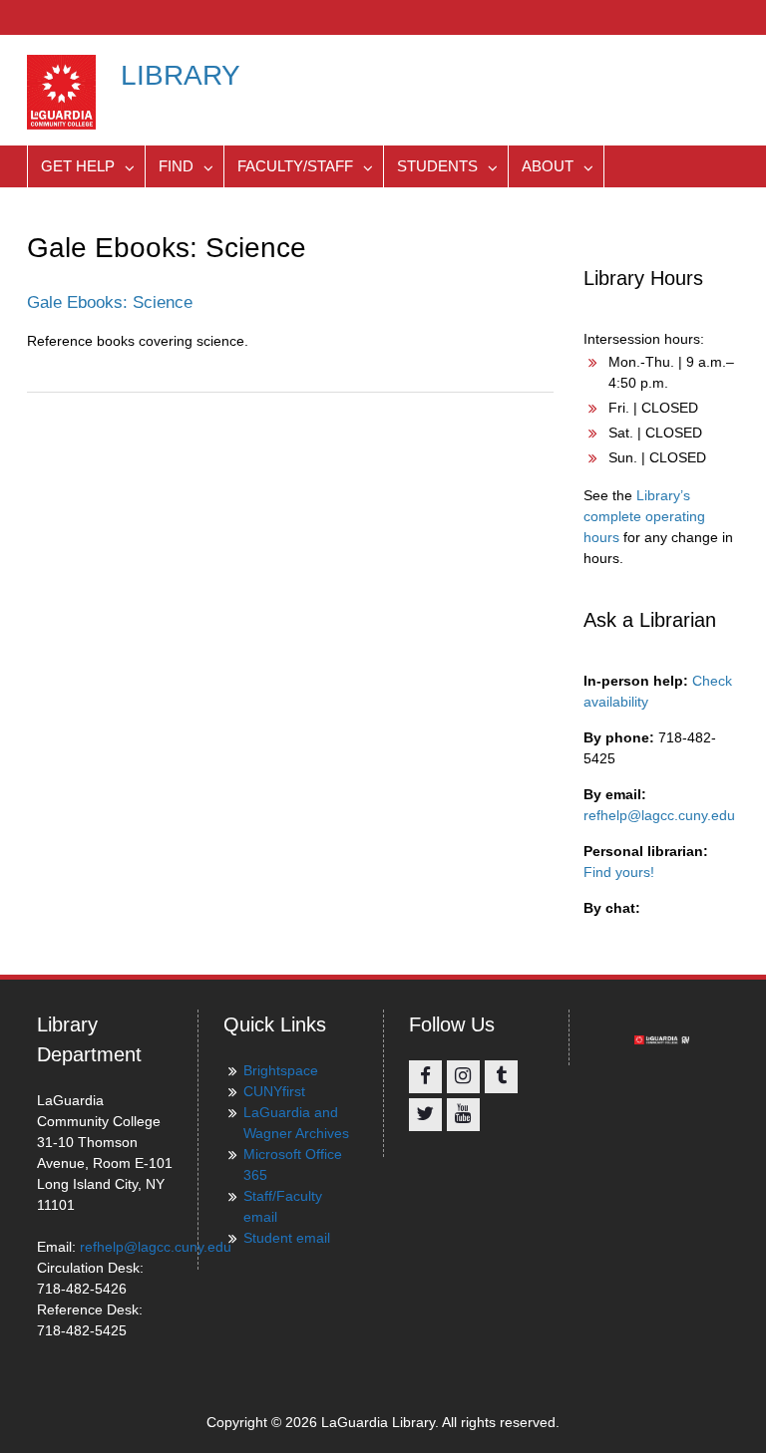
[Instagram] (463, 1076)
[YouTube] (463, 1114)
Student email (286, 1238)
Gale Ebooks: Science (109, 302)
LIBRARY (180, 75)
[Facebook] (425, 1076)
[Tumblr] (501, 1076)
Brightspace (280, 1070)
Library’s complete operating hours (644, 516)
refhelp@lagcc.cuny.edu (659, 815)
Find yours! (618, 872)
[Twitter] (425, 1114)
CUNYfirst (274, 1091)
